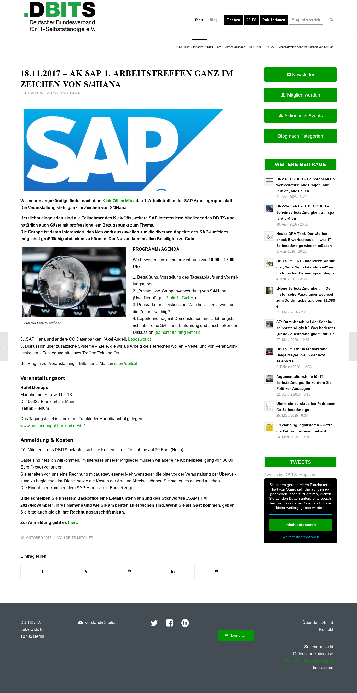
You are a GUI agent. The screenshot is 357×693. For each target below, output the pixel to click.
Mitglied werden (303, 95)
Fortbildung (32, 93)
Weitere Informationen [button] (300, 537)
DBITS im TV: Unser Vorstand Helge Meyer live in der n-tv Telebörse (302, 355)
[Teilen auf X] (85, 571)
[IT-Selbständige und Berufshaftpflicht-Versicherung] (4, 346)
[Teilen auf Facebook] (42, 571)
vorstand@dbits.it (101, 622)
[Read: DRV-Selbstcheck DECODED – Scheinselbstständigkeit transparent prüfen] (269, 208)
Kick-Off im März (118, 201)
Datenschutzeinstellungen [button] (309, 660)
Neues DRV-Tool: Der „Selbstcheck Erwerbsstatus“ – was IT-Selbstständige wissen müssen (304, 240)
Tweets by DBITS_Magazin (289, 474)
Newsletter (303, 74)
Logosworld (139, 339)
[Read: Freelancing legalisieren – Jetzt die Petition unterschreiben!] (269, 427)
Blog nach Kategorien (300, 136)
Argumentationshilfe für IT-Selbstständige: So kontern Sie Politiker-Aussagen (304, 383)
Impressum (323, 667)
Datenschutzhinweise (313, 654)
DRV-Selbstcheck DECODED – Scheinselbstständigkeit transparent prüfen (306, 212)
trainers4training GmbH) (178, 332)
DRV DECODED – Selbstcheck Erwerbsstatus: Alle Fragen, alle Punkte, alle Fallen (305, 185)
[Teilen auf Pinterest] (129, 571)
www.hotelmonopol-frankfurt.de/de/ (52, 426)
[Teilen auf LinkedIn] (172, 571)
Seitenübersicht (318, 647)
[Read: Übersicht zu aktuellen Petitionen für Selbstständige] (269, 406)
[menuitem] (199, 20)
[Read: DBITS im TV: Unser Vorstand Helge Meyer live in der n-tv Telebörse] (269, 351)
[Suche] (331, 20)
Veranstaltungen (63, 93)
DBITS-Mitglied (79, 538)
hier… (74, 522)
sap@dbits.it (126, 363)
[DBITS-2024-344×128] (59, 20)
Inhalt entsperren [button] (300, 524)
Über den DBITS (317, 622)
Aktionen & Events (303, 115)
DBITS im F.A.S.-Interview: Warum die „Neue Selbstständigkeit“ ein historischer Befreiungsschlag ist (306, 267)
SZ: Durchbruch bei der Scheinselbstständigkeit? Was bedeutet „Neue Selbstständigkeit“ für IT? (305, 328)
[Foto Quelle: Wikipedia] (129, 150)
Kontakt (326, 629)
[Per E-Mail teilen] (216, 571)
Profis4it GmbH (179, 298)
